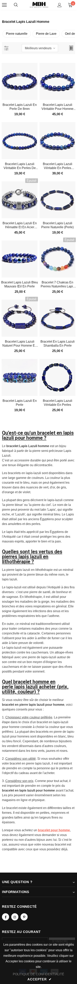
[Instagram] (14, 916)
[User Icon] (59, 5)
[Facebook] (5, 916)
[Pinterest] (24, 916)
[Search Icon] (16, 5)
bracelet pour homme (54, 830)
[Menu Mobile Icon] (4, 5)
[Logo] (39, 5)
